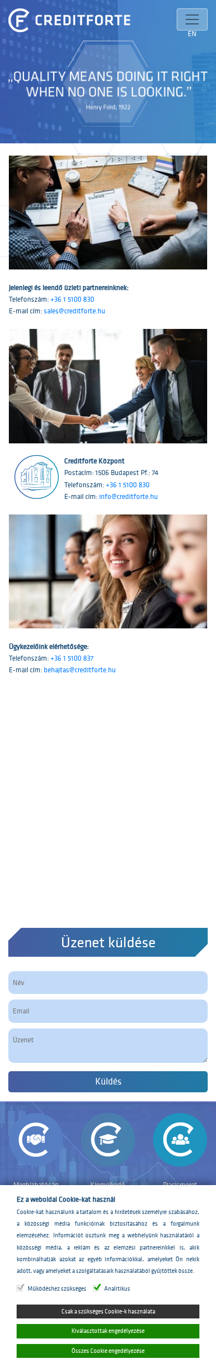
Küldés (108, 1081)
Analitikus (117, 1288)
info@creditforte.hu (128, 496)
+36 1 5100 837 (72, 658)
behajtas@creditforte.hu (80, 669)
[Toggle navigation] (192, 19)
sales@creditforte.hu (74, 311)
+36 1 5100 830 (72, 299)
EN (192, 33)
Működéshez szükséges (57, 1288)
